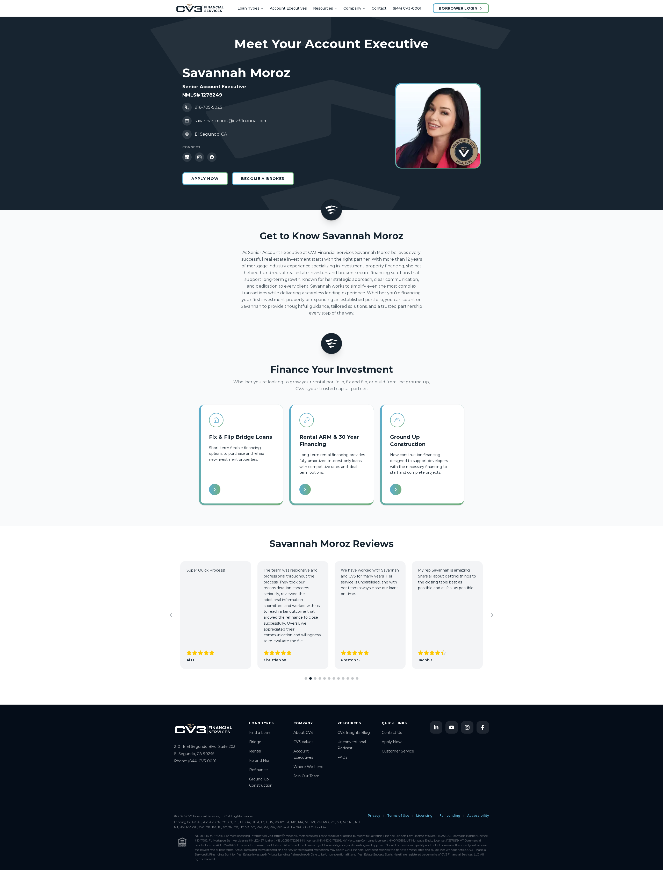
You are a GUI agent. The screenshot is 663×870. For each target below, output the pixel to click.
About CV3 (303, 732)
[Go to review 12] (357, 678)
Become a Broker (263, 178)
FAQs (342, 757)
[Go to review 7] (334, 678)
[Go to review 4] (320, 678)
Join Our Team (306, 776)
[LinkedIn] (187, 157)
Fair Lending (449, 815)
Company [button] (352, 8)
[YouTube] (451, 727)
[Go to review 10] (348, 678)
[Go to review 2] (310, 678)
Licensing (424, 815)
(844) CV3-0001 (407, 8)
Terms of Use (398, 815)
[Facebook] (212, 157)
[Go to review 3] (315, 678)
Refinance (258, 769)
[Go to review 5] (324, 678)
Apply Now (205, 178)
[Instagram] (199, 157)
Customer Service (398, 751)
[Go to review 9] (343, 678)
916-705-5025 (208, 107)
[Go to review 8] (338, 678)
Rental (255, 751)
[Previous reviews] (171, 615)
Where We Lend (308, 766)
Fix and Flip (259, 760)
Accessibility (478, 815)
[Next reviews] (492, 615)
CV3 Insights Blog (353, 732)
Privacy (374, 815)
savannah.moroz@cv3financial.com (231, 120)
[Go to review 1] (306, 678)
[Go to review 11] (352, 678)
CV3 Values (303, 742)
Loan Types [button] (248, 8)
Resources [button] (323, 8)
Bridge (255, 742)
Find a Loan (259, 732)
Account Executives (288, 8)
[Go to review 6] (329, 678)
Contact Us (392, 732)
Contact (379, 8)
